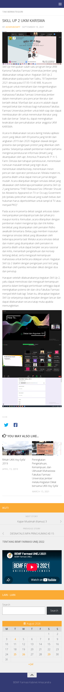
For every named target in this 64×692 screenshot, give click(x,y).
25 (15, 654)
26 (23, 654)
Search (6, 604)
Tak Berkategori (12, 11)
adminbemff (13, 26)
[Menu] (60, 4)
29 (49, 654)
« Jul (30, 664)
